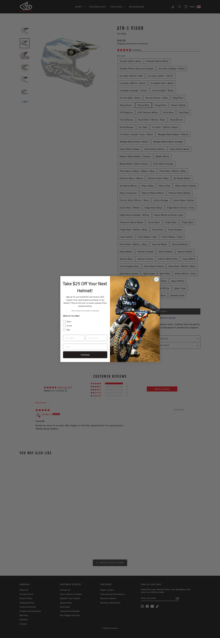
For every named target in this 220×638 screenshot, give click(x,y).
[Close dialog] (156, 279)
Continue (85, 354)
